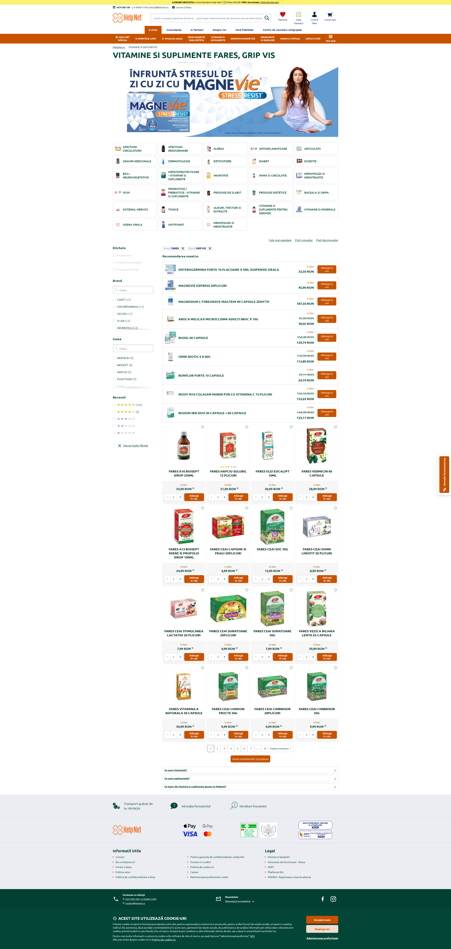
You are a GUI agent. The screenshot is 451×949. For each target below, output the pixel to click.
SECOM (122, 313)
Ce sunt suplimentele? (177, 778)
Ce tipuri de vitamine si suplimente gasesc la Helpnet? (195, 786)
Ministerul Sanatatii (279, 856)
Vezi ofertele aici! (270, 2)
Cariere (194, 872)
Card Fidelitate (244, 30)
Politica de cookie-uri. (164, 939)
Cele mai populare (280, 240)
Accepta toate (322, 919)
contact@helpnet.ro (135, 903)
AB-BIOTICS (124, 327)
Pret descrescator (327, 240)
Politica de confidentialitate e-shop (135, 877)
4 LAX (121, 320)
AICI (252, 936)
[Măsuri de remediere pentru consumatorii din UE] (315, 825)
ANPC (271, 866)
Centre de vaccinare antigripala (282, 30)
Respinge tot (322, 929)
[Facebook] (323, 899)
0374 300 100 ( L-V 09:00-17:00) (140, 899)
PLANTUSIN (124, 379)
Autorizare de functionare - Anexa (286, 862)
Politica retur (123, 872)
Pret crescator (304, 240)
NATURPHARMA (127, 306)
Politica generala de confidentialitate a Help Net (217, 856)
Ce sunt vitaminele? (175, 770)
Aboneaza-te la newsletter (238, 901)
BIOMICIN (123, 358)
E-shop (153, 30)
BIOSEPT (122, 365)
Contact (120, 856)
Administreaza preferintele (322, 938)
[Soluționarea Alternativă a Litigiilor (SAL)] (315, 835)
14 (265, 748)
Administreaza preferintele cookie (209, 877)
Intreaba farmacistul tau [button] (444, 472)
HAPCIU (122, 372)
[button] (314, 18)
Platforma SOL (276, 872)
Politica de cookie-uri (202, 866)
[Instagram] (333, 899)
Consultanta (173, 30)
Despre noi (219, 30)
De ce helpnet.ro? (125, 862)
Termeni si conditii (200, 862)
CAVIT (121, 299)
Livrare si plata (124, 866)
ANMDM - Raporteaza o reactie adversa (289, 877)
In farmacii (197, 30)
